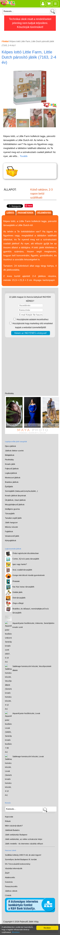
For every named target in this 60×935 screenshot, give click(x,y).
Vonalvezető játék (12, 536)
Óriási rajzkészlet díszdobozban (25, 553)
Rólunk (8, 821)
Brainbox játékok (11, 482)
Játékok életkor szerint (14, 451)
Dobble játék (17, 592)
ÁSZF (7, 873)
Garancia (8, 882)
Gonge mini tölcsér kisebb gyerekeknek (28, 575)
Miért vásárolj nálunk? (14, 826)
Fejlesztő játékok (12, 469)
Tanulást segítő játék (13, 518)
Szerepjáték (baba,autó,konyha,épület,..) (21, 491)
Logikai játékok (11, 473)
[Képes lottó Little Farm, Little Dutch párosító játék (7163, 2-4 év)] (30, 106)
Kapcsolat (9, 817)
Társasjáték (10, 514)
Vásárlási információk (13, 868)
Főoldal (5, 41)
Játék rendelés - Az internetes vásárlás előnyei (24, 844)
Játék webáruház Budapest (16, 835)
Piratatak (16, 581)
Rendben (47, 928)
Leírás (10, 213)
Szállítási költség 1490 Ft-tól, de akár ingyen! (23, 855)
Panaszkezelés (11, 886)
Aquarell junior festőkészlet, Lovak (26, 713)
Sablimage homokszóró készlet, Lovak (28, 756)
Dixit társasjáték (19, 598)
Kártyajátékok (10, 540)
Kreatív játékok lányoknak (15, 496)
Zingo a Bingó (18, 603)
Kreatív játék (10, 464)
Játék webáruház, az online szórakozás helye (23, 839)
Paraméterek (25, 213)
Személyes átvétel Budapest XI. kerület (21, 859)
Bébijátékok (9, 455)
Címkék (8, 895)
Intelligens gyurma (12, 509)
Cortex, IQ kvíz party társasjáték (25, 559)
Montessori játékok (12, 478)
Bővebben (16, 932)
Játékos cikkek (11, 891)
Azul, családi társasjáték (22, 570)
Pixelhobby (9, 393)
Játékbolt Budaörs (12, 830)
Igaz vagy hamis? (19, 564)
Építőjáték (9, 487)
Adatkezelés (10, 877)
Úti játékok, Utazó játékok (15, 500)
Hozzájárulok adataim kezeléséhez (32, 319)
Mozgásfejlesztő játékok (14, 505)
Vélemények (44, 213)
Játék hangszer (11, 522)
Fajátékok (9, 531)
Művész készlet (11, 527)
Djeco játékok (10, 446)
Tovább (24, 156)
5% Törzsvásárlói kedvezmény (17, 864)
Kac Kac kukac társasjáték (23, 587)
